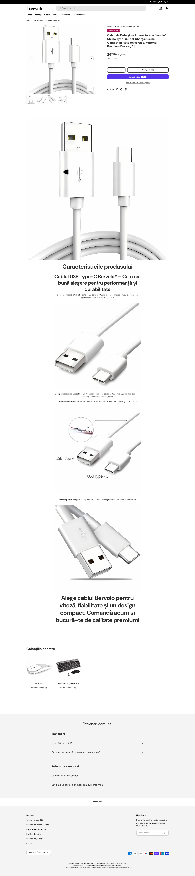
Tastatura (65, 14)
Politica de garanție (34, 839)
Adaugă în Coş (148, 70)
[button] (167, 8)
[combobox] (101, 8)
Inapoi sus (97, 802)
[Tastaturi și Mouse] (68, 667)
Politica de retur (33, 834)
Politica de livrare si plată (37, 824)
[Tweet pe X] (117, 89)
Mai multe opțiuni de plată (138, 83)
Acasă (29, 14)
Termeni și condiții (34, 820)
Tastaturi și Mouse (68, 683)
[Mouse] (39, 667)
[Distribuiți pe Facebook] (121, 89)
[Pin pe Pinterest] (126, 89)
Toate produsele (42, 14)
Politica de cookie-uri (36, 829)
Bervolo (110, 26)
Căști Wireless (79, 14)
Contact (30, 843)
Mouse (55, 14)
